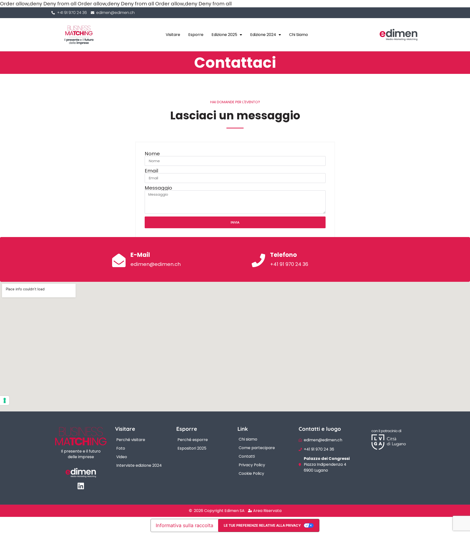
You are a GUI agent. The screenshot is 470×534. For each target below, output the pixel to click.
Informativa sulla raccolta (184, 525)
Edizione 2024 (263, 34)
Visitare (173, 34)
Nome (152, 153)
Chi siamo (298, 34)
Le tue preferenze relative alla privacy (262, 525)
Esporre (195, 34)
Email (151, 170)
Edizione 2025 (224, 34)
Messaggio (158, 187)
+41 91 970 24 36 (289, 264)
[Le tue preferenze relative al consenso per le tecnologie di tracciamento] (4, 400)
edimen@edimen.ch (155, 264)
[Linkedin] (80, 486)
